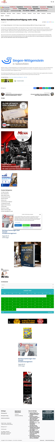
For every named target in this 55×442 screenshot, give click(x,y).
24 (12, 306)
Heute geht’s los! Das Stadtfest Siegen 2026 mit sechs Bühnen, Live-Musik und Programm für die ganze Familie (35, 428)
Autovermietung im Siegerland (6, 201)
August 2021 (27, 290)
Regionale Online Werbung (5, 204)
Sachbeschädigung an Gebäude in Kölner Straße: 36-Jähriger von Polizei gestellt (34, 414)
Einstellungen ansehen (35, 225)
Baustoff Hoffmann (4, 198)
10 (12, 301)
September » (50, 312)
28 (42, 306)
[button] (40, 214)
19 (27, 304)
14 (42, 301)
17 (12, 304)
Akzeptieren (17, 225)
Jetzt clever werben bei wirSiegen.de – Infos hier (18, 77)
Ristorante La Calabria (5, 208)
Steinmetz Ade (3, 200)
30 (4, 309)
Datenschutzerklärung (26, 227)
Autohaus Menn (4, 206)
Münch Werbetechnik (5, 193)
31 (12, 309)
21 (42, 304)
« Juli (3, 312)
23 (4, 306)
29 (50, 306)
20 (35, 304)
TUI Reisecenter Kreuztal (5, 203)
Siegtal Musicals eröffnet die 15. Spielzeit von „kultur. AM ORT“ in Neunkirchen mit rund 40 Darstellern (35, 437)
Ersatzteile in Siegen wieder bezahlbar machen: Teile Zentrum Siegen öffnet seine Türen (34, 418)
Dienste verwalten (17, 222)
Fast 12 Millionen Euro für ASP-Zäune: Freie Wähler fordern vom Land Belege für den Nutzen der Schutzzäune (34, 433)
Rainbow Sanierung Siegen (6, 209)
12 (27, 301)
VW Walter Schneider (5, 192)
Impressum (31, 227)
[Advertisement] (27, 47)
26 (27, 306)
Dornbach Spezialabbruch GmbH (7, 211)
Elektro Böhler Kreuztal (5, 195)
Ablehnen (25, 225)
